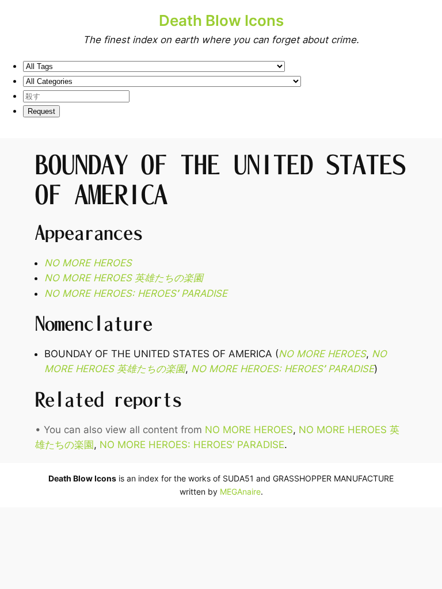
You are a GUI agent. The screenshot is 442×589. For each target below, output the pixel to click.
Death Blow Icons (221, 20)
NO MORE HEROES (88, 263)
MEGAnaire (240, 491)
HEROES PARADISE (135, 293)
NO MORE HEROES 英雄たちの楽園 (123, 278)
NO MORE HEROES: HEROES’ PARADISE (192, 444)
